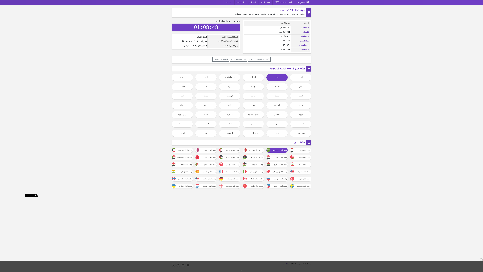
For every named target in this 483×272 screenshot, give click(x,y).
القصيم (230, 114)
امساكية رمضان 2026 (283, 2)
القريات (253, 77)
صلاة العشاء (304, 50)
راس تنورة (182, 114)
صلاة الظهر (305, 36)
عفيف (253, 105)
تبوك (277, 77)
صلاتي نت (301, 2)
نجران (301, 105)
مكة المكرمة (229, 77)
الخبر (182, 96)
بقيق (253, 124)
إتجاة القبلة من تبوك (238, 59)
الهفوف (230, 96)
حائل (301, 87)
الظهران (277, 87)
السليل (229, 124)
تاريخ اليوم (252, 2)
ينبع (206, 87)
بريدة (277, 96)
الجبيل (206, 96)
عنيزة (230, 87)
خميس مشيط (300, 133)
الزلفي (182, 133)
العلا (229, 105)
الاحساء (301, 124)
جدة (277, 133)
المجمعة (182, 124)
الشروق (306, 32)
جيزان (182, 77)
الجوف (300, 114)
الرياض (277, 105)
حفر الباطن (253, 133)
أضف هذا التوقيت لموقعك (259, 59)
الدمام (206, 105)
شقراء (206, 114)
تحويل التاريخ (265, 2)
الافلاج (300, 77)
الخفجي (277, 114)
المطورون (240, 2)
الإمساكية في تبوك (221, 59)
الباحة (301, 96)
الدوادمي (229, 133)
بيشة (253, 87)
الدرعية (253, 96)
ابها (277, 124)
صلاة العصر (304, 41)
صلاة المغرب (304, 45)
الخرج (206, 77)
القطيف (206, 124)
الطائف (182, 87)
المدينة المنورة (253, 114)
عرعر (206, 133)
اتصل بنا (229, 2)
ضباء (182, 105)
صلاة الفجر (305, 28)
